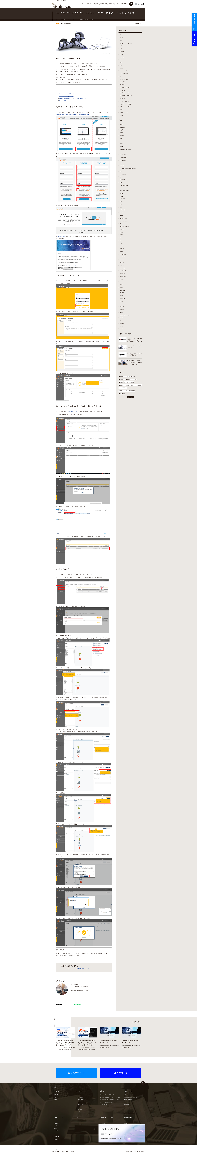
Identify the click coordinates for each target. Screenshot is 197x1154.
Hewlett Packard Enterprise (131, 1097)
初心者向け (122, 393)
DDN (121, 182)
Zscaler (121, 328)
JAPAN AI (122, 210)
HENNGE (122, 199)
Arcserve (122, 141)
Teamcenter (123, 290)
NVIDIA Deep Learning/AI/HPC (84, 1121)
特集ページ (91, 4)
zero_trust (122, 379)
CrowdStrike (123, 174)
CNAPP (122, 51)
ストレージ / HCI (124, 79)
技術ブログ (104, 4)
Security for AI (123, 70)
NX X (121, 240)
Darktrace (122, 179)
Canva (121, 152)
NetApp (121, 229)
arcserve (55, 1121)
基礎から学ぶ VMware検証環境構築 (127, 390)
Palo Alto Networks (124, 257)
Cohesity (122, 165)
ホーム (57, 19)
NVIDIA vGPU (104, 1104)
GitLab (121, 196)
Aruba (121, 146)
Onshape (122, 248)
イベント (118, 4)
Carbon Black (123, 154)
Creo (121, 171)
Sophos (122, 281)
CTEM (121, 54)
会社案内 (80, 1146)
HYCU (121, 204)
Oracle (121, 251)
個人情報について (72, 1146)
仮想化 (121, 109)
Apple (121, 138)
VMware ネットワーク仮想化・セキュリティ (111, 1099)
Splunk (121, 284)
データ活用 (122, 90)
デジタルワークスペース (126, 95)
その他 (121, 115)
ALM (121, 40)
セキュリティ (123, 82)
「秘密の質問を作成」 (72, 411)
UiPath (121, 301)
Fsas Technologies (124, 190)
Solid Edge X (123, 276)
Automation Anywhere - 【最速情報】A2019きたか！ (75, 969)
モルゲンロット (124, 127)
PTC (126, 1121)
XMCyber (122, 323)
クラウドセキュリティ (131, 379)
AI (120, 35)
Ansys (121, 132)
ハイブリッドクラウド (125, 104)
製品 (97, 4)
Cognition (122, 129)
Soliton (121, 279)
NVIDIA (122, 235)
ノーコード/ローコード (126, 101)
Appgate (122, 135)
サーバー (122, 76)
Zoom (121, 326)
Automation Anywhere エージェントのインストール (72, 98)
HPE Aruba (56, 1094)
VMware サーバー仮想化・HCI (108, 1094)
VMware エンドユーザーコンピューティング (111, 1097)
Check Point (123, 160)
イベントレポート (124, 73)
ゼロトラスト (123, 84)
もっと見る (130, 397)
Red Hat (122, 265)
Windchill (122, 317)
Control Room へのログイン (66, 96)
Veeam (121, 304)
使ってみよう (62, 100)
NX (120, 237)
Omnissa (122, 246)
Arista (121, 143)
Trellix (121, 295)
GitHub (121, 193)
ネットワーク (123, 98)
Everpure (122, 259)
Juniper (121, 212)
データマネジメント (125, 87)
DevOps (122, 57)
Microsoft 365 (123, 218)
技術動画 (111, 4)
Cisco (121, 163)
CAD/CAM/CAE (128, 1117)
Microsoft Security (124, 223)
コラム (121, 382)
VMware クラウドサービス (107, 1102)
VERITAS (122, 306)
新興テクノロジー (124, 112)
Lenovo (127, 1102)
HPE (121, 201)
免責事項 (87, 1146)
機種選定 (124, 4)
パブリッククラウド (125, 106)
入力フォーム (61, 236)
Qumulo (122, 262)
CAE (121, 48)
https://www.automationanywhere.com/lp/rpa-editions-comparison (72, 114)
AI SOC (122, 37)
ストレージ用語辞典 (130, 382)
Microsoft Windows (124, 226)
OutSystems (123, 254)
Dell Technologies (124, 185)
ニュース (84, 4)
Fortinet (121, 188)
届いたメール (61, 280)
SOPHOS (80, 1109)
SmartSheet (123, 270)
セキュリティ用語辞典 (124, 385)
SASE (121, 68)
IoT (120, 59)
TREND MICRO (81, 1107)
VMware (122, 309)
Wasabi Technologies (125, 315)
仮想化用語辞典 (123, 388)
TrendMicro (122, 298)
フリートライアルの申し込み (66, 93)
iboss (121, 207)
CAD (121, 46)
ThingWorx (122, 293)
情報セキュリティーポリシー (60, 1146)
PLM (121, 62)
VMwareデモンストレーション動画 (127, 376)
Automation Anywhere (66, 23)
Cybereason (123, 176)
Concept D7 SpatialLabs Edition (128, 168)
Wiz (121, 320)
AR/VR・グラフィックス (126, 43)
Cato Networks (123, 157)
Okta (121, 243)
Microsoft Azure (124, 221)
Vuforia (121, 312)
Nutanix (122, 232)
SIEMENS (122, 268)
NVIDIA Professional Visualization (109, 1121)
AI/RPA (78, 1117)
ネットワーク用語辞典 (136, 385)
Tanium (121, 287)
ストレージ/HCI (128, 1091)
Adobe (121, 124)
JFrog (121, 215)
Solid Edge (122, 273)
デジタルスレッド (124, 93)
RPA (68, 19)
